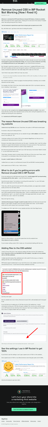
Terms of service (16, 421)
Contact (39, 421)
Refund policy (33, 421)
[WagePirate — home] (15, 1)
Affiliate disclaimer (25, 421)
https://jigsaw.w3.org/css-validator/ (10, 240)
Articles (3, 421)
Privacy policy (9, 421)
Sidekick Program (40, 3)
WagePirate (4, 419)
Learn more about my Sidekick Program (23, 409)
